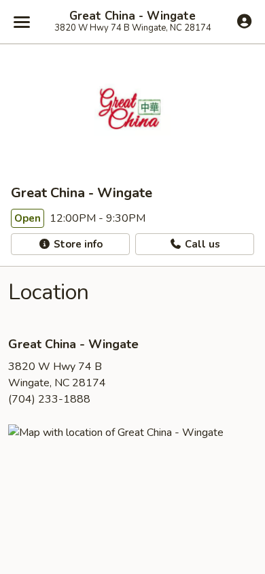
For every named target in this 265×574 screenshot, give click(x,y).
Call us (201, 244)
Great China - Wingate (132, 16)
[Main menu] (21, 22)
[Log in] (244, 21)
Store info (77, 244)
